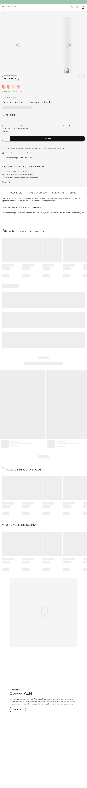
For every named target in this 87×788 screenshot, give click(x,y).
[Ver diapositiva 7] (51, 70)
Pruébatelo (12, 78)
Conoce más (6, 182)
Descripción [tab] (17, 193)
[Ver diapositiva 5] (41, 70)
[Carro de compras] (83, 7)
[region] (43, 45)
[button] (4, 87)
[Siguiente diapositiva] (69, 45)
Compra (47, 138)
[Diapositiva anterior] (18, 45)
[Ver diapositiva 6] (46, 70)
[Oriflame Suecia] (11, 7)
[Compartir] (78, 77)
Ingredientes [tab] (58, 193)
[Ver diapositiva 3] (31, 70)
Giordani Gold (9, 97)
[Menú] (3, 7)
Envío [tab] (73, 193)
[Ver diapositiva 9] (61, 70)
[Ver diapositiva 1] (20, 70)
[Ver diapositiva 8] (56, 70)
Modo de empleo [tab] (38, 193)
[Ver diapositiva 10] (66, 70)
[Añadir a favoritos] (83, 77)
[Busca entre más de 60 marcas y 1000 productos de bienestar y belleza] (72, 7)
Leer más (5, 131)
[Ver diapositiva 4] (36, 70)
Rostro (6, 14)
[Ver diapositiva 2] (25, 70)
